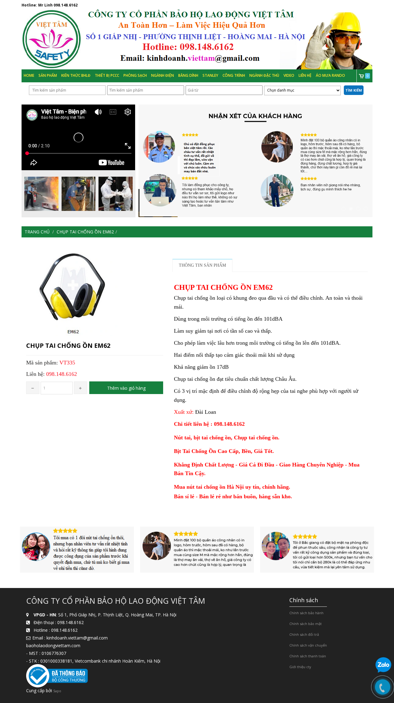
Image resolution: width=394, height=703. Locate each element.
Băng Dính (188, 75)
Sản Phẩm (47, 75)
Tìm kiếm (353, 90)
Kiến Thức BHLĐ (75, 75)
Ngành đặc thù (264, 75)
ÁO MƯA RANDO (330, 75)
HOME (29, 75)
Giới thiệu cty (300, 666)
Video (288, 75)
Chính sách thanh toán (307, 656)
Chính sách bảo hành (306, 612)
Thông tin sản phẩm (202, 265)
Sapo (57, 691)
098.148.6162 (66, 5)
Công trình (234, 75)
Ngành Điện (162, 75)
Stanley (210, 75)
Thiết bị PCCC (107, 75)
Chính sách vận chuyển (308, 645)
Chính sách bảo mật (305, 623)
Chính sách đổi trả (304, 634)
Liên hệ (305, 75)
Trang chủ (37, 232)
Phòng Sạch (135, 75)
